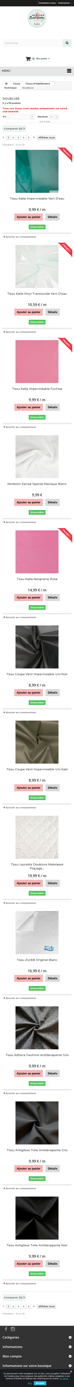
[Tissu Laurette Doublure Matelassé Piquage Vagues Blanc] (37, 837)
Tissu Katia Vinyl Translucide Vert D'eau (37, 293)
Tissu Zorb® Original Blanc (37, 960)
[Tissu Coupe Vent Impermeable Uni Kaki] (37, 742)
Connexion (64, 3)
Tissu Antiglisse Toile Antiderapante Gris (37, 1150)
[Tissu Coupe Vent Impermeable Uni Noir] (37, 646)
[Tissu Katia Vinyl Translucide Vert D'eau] (37, 266)
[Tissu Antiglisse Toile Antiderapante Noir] (37, 1218)
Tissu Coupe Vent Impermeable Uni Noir (37, 674)
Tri (4, 116)
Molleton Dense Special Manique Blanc (37, 484)
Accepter (40, 1383)
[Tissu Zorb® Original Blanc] (37, 932)
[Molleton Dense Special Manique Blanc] (37, 456)
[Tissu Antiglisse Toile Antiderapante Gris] (37, 1122)
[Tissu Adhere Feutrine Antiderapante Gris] (37, 1027)
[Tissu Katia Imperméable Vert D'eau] (37, 171)
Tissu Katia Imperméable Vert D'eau (37, 198)
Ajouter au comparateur (21, 236)
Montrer (43, 116)
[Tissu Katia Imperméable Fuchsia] (37, 361)
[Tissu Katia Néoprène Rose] (37, 551)
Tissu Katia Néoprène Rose (37, 579)
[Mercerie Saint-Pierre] (37, 18)
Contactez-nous (47, 3)
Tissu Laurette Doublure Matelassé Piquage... (37, 866)
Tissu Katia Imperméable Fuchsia (37, 388)
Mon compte (12, 1356)
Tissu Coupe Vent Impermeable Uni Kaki (37, 769)
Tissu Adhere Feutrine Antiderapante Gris (37, 1055)
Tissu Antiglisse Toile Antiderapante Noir (37, 1245)
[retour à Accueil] (6, 84)
